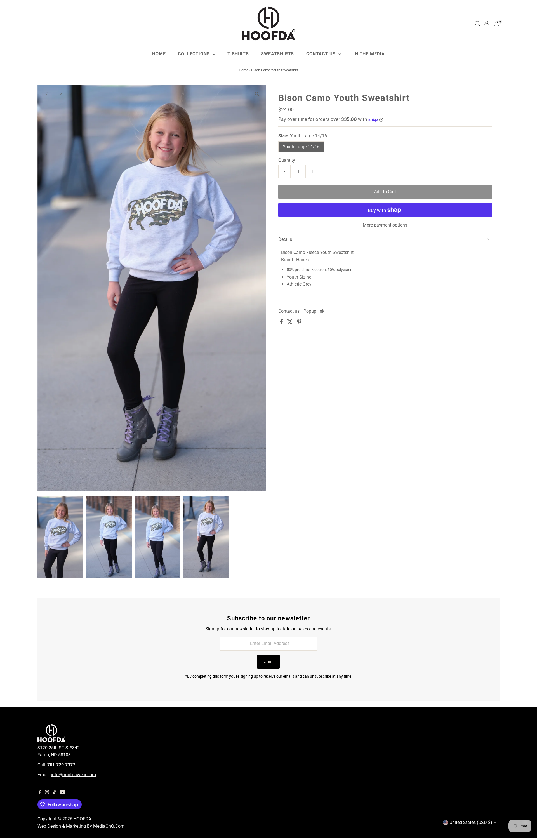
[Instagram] (47, 792)
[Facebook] (40, 792)
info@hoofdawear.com (73, 774)
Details (285, 239)
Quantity (286, 160)
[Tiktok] (54, 792)
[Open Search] (477, 23)
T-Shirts (238, 54)
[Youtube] (62, 792)
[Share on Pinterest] (299, 323)
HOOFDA (82, 818)
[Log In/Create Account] (486, 23)
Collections (194, 54)
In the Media (369, 54)
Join (268, 661)
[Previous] (46, 94)
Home (159, 54)
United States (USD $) (470, 822)
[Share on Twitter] (290, 323)
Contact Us (321, 54)
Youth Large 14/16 (301, 146)
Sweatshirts (277, 54)
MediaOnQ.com (108, 826)
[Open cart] (497, 23)
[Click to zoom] (257, 94)
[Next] (60, 94)
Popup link (313, 311)
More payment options (385, 225)
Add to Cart (385, 191)
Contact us (289, 311)
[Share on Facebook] (282, 323)
